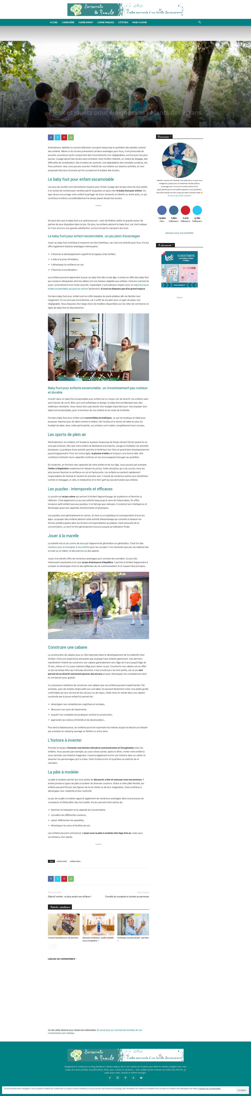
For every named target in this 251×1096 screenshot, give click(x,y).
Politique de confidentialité (209, 1088)
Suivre (174, 207)
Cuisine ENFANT (85, 22)
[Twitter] (57, 137)
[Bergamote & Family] (125, 9)
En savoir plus (173, 195)
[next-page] (54, 946)
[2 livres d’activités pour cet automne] (64, 924)
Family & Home (139, 22)
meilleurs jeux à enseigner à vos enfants (68, 547)
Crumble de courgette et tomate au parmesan (127, 896)
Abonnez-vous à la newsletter (179, 233)
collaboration (75, 861)
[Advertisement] (98, 211)
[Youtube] (141, 1078)
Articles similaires (60, 907)
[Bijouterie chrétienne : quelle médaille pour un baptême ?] (98, 924)
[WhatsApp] (71, 137)
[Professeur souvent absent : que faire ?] (133, 924)
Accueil (54, 22)
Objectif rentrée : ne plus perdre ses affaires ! (69, 896)
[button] (199, 22)
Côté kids (123, 22)
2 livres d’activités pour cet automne (63, 938)
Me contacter (186, 195)
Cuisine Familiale (105, 22)
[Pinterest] (64, 137)
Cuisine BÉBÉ (68, 22)
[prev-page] (50, 946)
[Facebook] (51, 137)
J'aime (162, 207)
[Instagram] (118, 1078)
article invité (62, 861)
